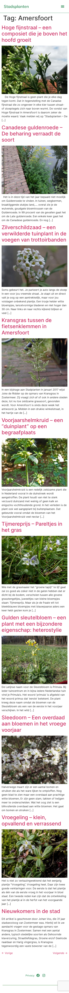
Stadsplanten (16, 6)
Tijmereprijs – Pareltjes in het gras (32, 527)
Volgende (60, 953)
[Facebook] (38, 975)
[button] (62, 6)
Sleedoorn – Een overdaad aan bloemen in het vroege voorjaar (34, 723)
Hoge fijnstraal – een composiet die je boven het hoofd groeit (34, 33)
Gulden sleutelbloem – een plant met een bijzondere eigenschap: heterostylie (34, 623)
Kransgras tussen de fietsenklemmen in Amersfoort (27, 326)
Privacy (30, 975)
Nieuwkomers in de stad (31, 911)
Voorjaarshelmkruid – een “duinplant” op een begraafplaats (32, 426)
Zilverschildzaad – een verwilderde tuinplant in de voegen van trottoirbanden (34, 233)
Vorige (7, 953)
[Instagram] (43, 975)
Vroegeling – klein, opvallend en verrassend (31, 820)
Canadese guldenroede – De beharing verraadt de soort (32, 133)
